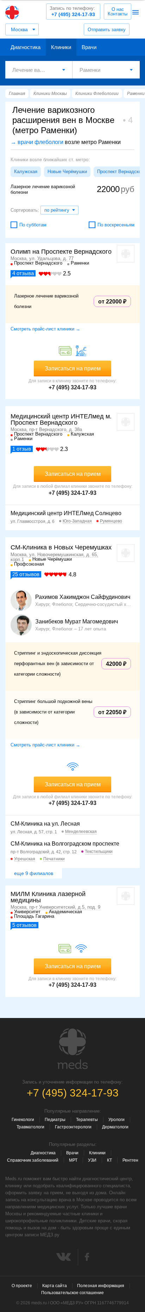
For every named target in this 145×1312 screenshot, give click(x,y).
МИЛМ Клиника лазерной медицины (48, 897)
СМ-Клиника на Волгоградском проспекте (65, 844)
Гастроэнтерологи (73, 1127)
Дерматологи (115, 1127)
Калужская (25, 171)
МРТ (73, 1160)
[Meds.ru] (72, 1049)
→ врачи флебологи (37, 142)
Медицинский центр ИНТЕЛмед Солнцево (66, 513)
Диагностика (25, 47)
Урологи (116, 1119)
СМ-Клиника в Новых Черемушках (61, 547)
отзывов (25, 574)
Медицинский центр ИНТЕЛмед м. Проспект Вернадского (61, 419)
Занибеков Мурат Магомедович (76, 621)
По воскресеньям (115, 224)
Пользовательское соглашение (72, 1292)
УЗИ (92, 1160)
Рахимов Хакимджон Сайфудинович (82, 597)
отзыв (21, 449)
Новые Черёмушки (67, 171)
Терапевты (87, 1119)
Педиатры (55, 1119)
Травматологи (30, 1127)
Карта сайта (54, 1285)
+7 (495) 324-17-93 (72, 11)
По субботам (32, 224)
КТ (109, 1160)
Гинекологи (23, 1119)
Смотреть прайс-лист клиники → (45, 329)
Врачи (89, 47)
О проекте (22, 1285)
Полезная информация (100, 1285)
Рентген (130, 1160)
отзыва (23, 273)
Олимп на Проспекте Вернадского (61, 251)
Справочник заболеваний (32, 1160)
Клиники (61, 47)
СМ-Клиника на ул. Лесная (45, 824)
